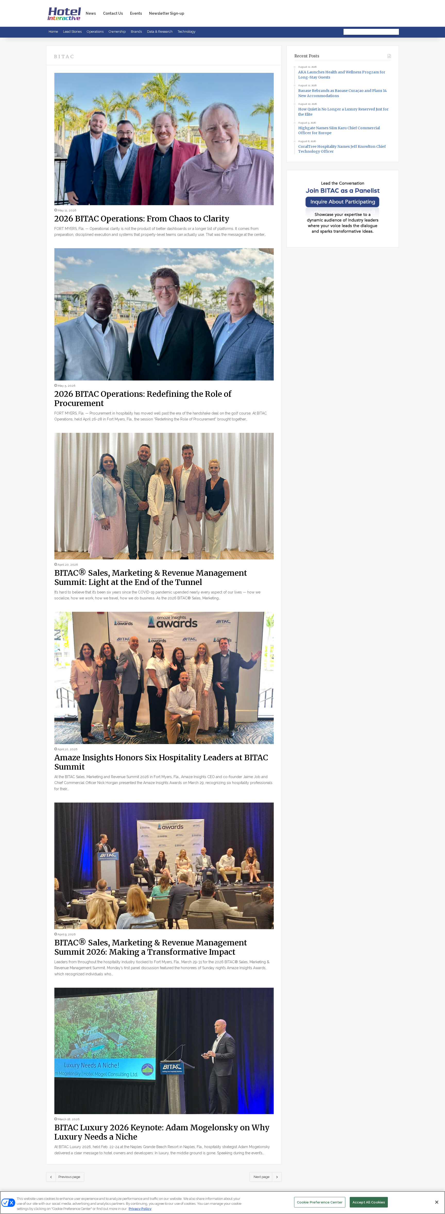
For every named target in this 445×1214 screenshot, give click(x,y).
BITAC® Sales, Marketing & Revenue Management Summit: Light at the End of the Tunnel (150, 577)
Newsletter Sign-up (166, 13)
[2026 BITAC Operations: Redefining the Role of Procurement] (164, 314)
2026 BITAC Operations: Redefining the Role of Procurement (143, 398)
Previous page (69, 1177)
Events (136, 13)
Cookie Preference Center (320, 1202)
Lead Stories (72, 31)
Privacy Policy (140, 1209)
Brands (136, 31)
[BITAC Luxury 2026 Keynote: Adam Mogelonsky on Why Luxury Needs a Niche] (164, 1051)
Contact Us (113, 13)
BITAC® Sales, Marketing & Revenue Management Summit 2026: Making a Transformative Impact (150, 947)
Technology (186, 31)
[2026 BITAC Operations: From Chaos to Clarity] (164, 139)
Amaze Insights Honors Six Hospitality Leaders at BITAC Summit (161, 762)
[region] (222, 1202)
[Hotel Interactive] (64, 13)
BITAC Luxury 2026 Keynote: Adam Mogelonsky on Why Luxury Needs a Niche (162, 1132)
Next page (261, 1177)
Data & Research (160, 31)
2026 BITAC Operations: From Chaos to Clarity (141, 218)
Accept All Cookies (369, 1202)
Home (53, 31)
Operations (95, 31)
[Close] (436, 1202)
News (91, 13)
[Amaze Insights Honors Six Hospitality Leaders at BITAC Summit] (164, 678)
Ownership (117, 31)
